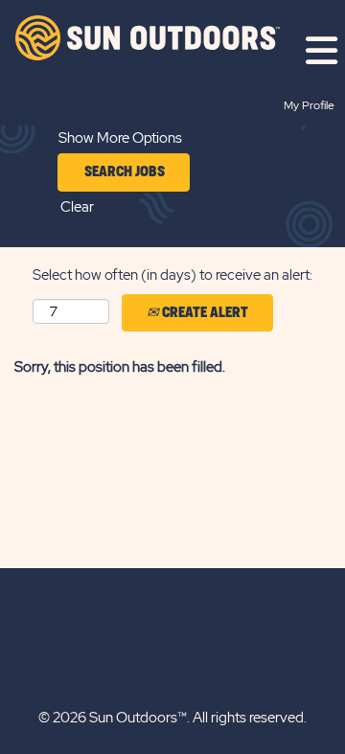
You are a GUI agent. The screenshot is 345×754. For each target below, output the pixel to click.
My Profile (309, 105)
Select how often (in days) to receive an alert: (172, 275)
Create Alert (203, 312)
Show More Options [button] (120, 138)
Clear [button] (77, 207)
